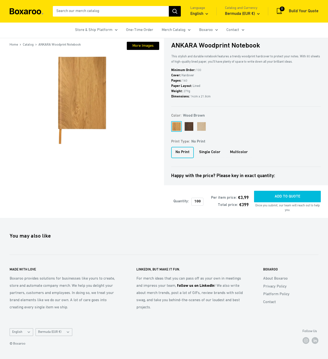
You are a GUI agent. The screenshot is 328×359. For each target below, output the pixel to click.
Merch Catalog (173, 30)
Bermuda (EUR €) (49, 332)
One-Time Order (139, 30)
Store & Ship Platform (93, 30)
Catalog (28, 45)
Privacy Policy (275, 286)
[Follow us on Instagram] (306, 340)
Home (14, 45)
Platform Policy (276, 294)
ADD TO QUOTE (287, 196)
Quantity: (181, 201)
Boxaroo (206, 30)
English (17, 332)
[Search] (175, 11)
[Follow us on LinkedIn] (315, 340)
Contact (232, 30)
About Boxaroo (275, 279)
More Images (143, 46)
